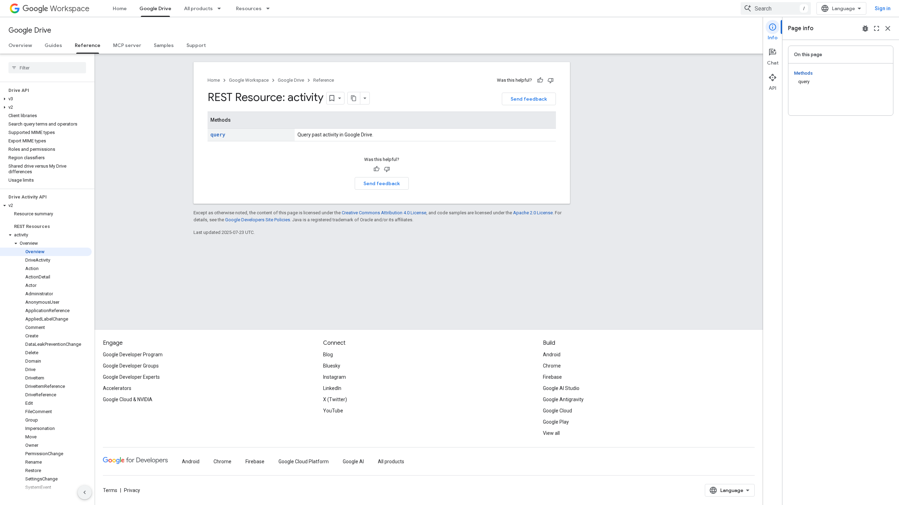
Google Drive (155, 8)
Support (196, 45)
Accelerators (117, 388)
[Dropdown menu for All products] (221, 8)
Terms (110, 490)
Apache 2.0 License (533, 212)
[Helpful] (540, 80)
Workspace (70, 8)
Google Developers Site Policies (257, 219)
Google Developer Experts (131, 377)
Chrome (552, 366)
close (888, 28)
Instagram (334, 377)
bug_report (865, 28)
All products (198, 8)
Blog (328, 354)
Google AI (353, 461)
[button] (46, 99)
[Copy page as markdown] (354, 98)
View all (551, 433)
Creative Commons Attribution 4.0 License (384, 212)
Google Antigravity (563, 399)
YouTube (333, 410)
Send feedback (529, 99)
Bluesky (331, 366)
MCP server (127, 45)
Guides (53, 45)
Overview (20, 45)
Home (120, 8)
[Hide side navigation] (85, 492)
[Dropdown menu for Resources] (270, 8)
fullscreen (876, 28)
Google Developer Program (133, 354)
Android (551, 354)
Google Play (556, 422)
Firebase (552, 377)
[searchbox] (47, 67)
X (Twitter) (335, 399)
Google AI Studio (561, 388)
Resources (249, 8)
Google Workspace (249, 80)
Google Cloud (557, 410)
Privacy (132, 490)
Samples (164, 45)
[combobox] (776, 8)
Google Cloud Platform (303, 461)
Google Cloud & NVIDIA (127, 399)
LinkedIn (332, 388)
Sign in (883, 8)
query (217, 134)
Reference (87, 45)
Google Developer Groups (131, 366)
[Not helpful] (550, 80)
